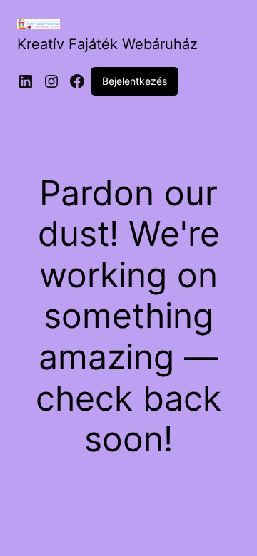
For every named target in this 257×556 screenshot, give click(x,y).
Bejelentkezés (134, 81)
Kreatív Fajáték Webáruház (107, 44)
